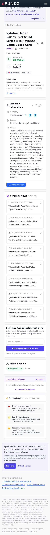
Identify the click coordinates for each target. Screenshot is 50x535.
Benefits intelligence (8, 531)
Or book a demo (24, 466)
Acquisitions (33, 531)
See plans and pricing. (30, 14)
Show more (11, 93)
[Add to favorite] (37, 42)
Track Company (17, 185)
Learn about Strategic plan (26, 389)
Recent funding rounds (9, 529)
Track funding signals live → (13, 488)
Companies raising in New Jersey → (16, 481)
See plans (10, 466)
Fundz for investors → (36, 484)
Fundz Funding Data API (26, 523)
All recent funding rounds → (13, 484)
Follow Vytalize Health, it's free (25, 348)
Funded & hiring (24, 529)
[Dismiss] (43, 19)
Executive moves (22, 531)
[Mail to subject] (42, 42)
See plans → (36, 19)
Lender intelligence (37, 529)
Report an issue (38, 105)
